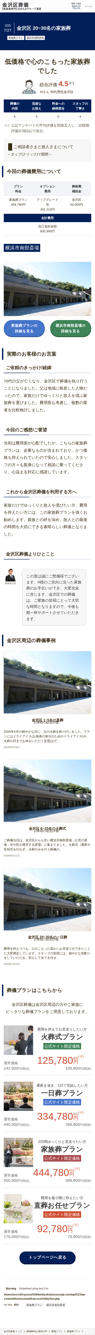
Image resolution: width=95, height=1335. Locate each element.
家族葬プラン (15, 37)
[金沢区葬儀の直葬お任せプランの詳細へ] (47, 1217)
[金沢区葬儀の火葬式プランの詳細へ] (47, 1048)
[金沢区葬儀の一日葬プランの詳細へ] (47, 1104)
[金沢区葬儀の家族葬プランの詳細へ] (47, 1160)
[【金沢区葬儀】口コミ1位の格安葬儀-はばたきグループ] (22, 6)
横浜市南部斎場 (35, 37)
